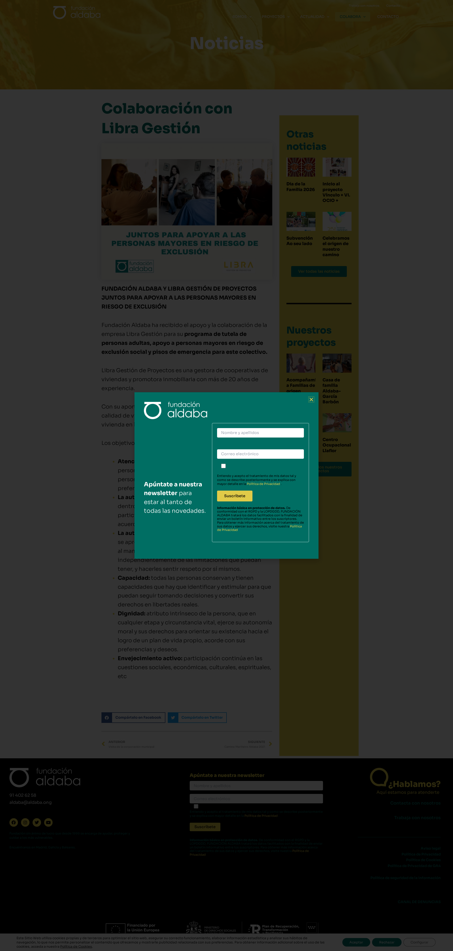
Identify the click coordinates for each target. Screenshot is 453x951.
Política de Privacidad (264, 484)
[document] (226, 475)
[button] (311, 399)
